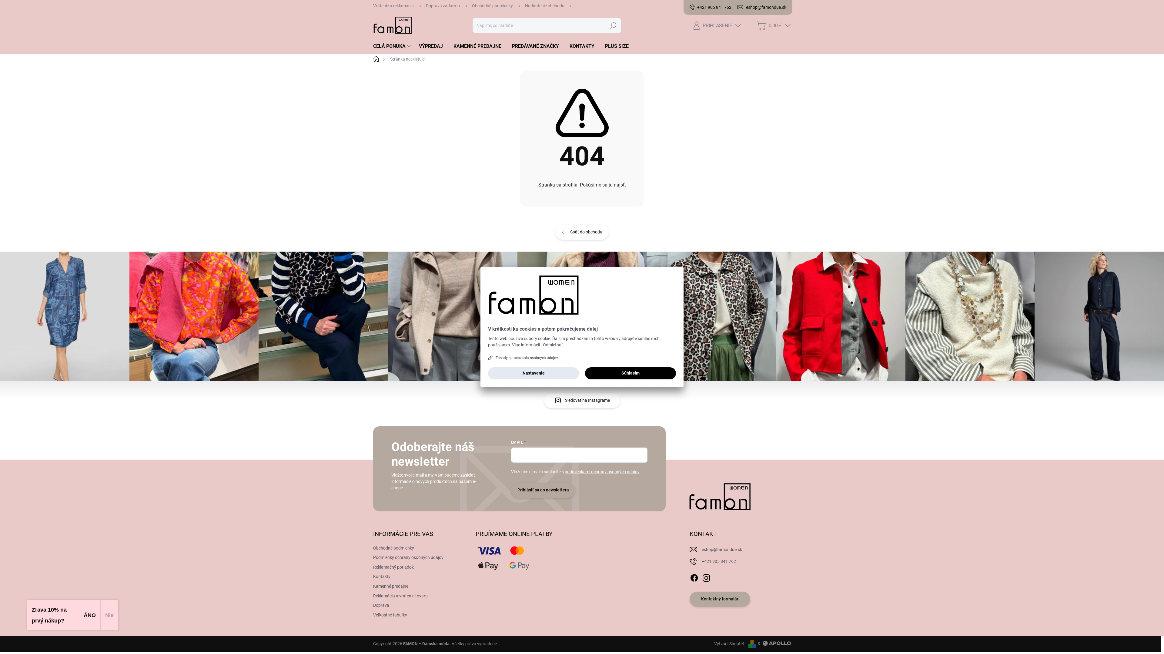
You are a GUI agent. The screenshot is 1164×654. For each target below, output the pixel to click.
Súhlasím (630, 373)
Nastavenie (534, 373)
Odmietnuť (553, 345)
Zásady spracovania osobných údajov (527, 358)
